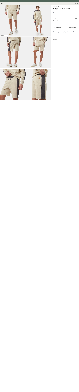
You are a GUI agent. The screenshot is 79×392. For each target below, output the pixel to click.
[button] (65, 11)
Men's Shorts (57, 6)
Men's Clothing (54, 6)
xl (58, 20)
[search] (75, 3)
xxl (60, 20)
